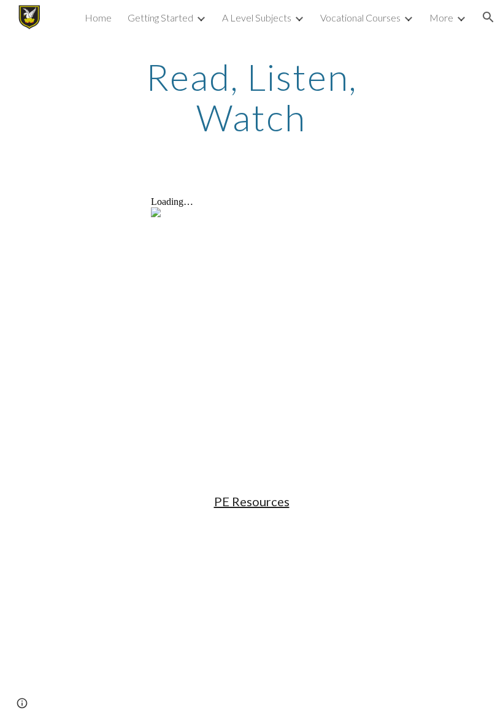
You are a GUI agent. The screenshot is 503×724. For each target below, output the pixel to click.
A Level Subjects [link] (256, 17)
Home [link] (98, 17)
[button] (488, 17)
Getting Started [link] (160, 17)
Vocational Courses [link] (360, 17)
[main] (251, 97)
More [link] (441, 17)
